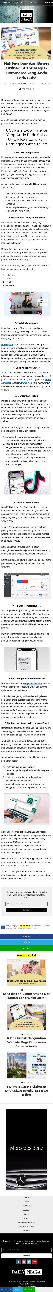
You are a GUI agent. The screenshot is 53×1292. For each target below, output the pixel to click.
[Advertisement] (26, 1152)
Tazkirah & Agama (26, 1226)
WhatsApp (29, 1289)
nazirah (23, 83)
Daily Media (29, 1284)
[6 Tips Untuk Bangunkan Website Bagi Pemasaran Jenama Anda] (26, 1018)
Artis (19, 3)
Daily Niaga (26, 16)
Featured (34, 3)
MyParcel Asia (25, 383)
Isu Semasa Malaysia (26, 1222)
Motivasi (26, 1231)
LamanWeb (31, 1286)
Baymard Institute (33, 683)
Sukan (26, 1218)
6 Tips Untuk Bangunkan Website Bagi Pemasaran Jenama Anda (26, 1042)
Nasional (26, 1210)
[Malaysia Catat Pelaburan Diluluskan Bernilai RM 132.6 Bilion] (26, 1066)
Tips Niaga (45, 83)
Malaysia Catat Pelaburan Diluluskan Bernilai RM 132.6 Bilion (26, 1090)
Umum (26, 1214)
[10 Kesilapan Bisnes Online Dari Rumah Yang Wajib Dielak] (26, 973)
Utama (6, 3)
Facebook (6, 1289)
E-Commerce (34, 83)
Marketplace (7, 344)
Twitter (17, 1289)
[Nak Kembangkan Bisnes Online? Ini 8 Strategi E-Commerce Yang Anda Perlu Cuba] (26, 43)
